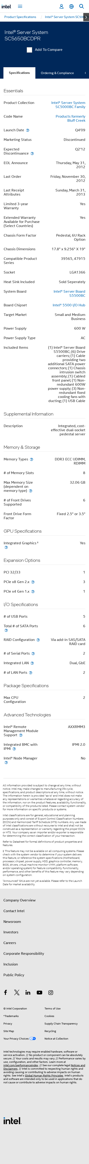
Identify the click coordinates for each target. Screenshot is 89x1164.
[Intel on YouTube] (39, 993)
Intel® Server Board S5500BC (69, 293)
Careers (9, 943)
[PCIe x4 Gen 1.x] (32, 591)
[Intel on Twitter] (17, 993)
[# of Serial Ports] (33, 653)
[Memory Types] (31, 459)
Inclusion (10, 964)
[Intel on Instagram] (51, 993)
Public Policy (13, 975)
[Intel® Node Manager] (6, 762)
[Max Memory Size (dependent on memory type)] (30, 491)
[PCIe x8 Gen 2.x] (32, 582)
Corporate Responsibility (23, 953)
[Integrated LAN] (32, 663)
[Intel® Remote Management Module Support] (20, 735)
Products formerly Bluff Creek (70, 118)
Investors (10, 932)
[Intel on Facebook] (5, 993)
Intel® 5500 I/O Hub (69, 305)
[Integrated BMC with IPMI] (14, 749)
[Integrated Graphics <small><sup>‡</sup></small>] (6, 547)
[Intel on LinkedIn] (28, 993)
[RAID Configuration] (38, 640)
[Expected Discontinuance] (32, 153)
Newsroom (12, 921)
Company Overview (19, 900)
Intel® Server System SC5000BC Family (68, 105)
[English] (71, 6)
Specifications (19, 73)
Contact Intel (13, 911)
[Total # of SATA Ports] (6, 630)
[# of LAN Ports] (30, 672)
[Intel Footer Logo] (12, 1120)
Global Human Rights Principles (44, 1075)
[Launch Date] (27, 130)
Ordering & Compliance (57, 73)
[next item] (86, 17)
